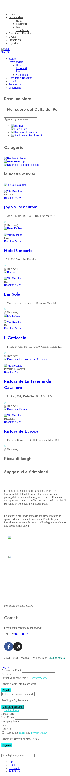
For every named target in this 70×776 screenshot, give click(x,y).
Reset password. (37, 677)
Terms (21, 732)
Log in (5, 667)
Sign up (7, 745)
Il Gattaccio (15, 337)
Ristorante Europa (21, 431)
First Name (7, 713)
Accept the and (27, 732)
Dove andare (16, 17)
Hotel (19, 20)
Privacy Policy (39, 732)
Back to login (11, 710)
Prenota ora (15, 39)
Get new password (12, 707)
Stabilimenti (22, 30)
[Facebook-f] (8, 646)
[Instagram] (17, 646)
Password (6, 674)
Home (12, 14)
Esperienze (15, 43)
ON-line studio (56, 657)
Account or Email (11, 670)
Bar (18, 27)
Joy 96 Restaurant (21, 207)
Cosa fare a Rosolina (20, 33)
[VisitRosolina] (13, 191)
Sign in (6, 690)
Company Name (10, 721)
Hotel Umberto (18, 250)
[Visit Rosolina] (10, 52)
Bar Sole (12, 294)
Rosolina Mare (12, 197)
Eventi (12, 36)
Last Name (7, 717)
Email (4, 725)
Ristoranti (21, 23)
